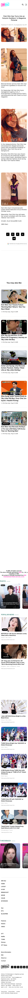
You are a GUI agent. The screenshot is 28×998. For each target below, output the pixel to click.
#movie (11, 830)
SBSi (20, 572)
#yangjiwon (3, 666)
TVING (3, 939)
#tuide (2, 747)
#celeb (18, 666)
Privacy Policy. (12, 991)
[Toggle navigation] (26, 5)
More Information (6, 952)
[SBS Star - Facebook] (15, 967)
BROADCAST (5, 892)
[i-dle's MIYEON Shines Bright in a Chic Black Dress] (14, 707)
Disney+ (3, 942)
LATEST (3, 886)
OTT (2, 933)
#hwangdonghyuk (5, 830)
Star (2, 908)
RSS (2, 955)
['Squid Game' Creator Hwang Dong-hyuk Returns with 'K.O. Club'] (14, 817)
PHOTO (3, 923)
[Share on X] (22, 234)
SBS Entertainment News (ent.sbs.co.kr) (15, 575)
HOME (3, 883)
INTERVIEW (4, 901)
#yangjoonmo (13, 666)
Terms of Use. (4, 991)
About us (3, 958)
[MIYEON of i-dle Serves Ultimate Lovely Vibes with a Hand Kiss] (14, 624)
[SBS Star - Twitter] (18, 967)
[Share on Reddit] (14, 238)
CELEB (3, 898)
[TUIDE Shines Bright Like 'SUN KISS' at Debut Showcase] (14, 734)
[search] (23, 5)
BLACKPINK (4, 914)
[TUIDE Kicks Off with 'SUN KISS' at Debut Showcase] (14, 790)
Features (3, 921)
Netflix (3, 936)
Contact (3, 961)
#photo (9, 637)
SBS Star (3, 881)
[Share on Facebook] (17, 234)
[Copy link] (7, 234)
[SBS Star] (5, 966)
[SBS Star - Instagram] (12, 967)
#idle (7, 637)
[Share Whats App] (12, 234)
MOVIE (3, 895)
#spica (8, 666)
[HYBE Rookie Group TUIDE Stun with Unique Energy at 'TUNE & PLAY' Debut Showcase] (14, 761)
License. (18, 991)
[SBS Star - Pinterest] (21, 967)
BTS (2, 911)
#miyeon (3, 637)
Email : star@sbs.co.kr (17, 977)
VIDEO (3, 926)
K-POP (3, 889)
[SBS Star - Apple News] (24, 967)
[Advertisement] (14, 102)
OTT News (4, 945)
